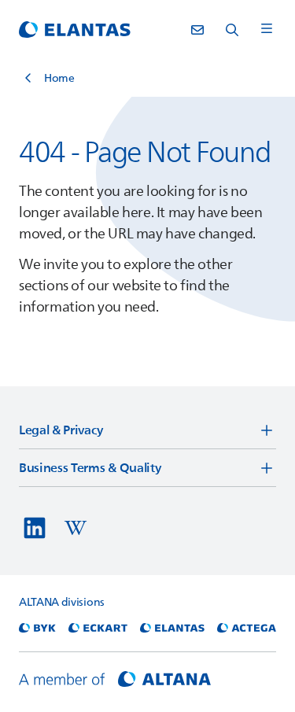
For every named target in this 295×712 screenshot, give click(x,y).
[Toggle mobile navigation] (266, 29)
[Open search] (232, 29)
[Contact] (197, 29)
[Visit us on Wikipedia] (75, 528)
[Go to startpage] (75, 30)
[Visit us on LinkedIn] (34, 528)
